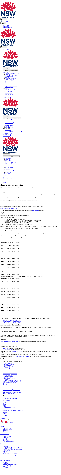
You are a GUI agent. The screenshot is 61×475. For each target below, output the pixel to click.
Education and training (9, 76)
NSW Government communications (9, 468)
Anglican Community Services (8, 363)
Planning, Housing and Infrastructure (10, 453)
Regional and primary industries (11, 86)
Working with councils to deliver (9, 407)
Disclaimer (5, 439)
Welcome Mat (5, 348)
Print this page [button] (12, 410)
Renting (4, 406)
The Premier (5, 462)
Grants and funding (9, 80)
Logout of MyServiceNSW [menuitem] (8, 27)
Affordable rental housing (5, 400)
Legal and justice (8, 83)
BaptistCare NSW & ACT (8, 366)
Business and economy (9, 122)
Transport (4, 456)
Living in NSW (6, 72)
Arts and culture (8, 160)
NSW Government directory (8, 441)
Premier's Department (7, 454)
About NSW (7, 159)
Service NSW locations (7, 429)
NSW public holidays (9, 163)
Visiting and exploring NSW (10, 162)
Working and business (8, 119)
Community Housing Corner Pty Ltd (10, 374)
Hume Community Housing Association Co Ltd (12, 380)
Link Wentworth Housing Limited (9, 382)
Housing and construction (10, 82)
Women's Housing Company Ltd (9, 393)
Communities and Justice (7, 448)
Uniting (4, 391)
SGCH (4, 386)
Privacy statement (6, 440)
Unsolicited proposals (7, 469)
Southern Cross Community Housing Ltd (10, 387)
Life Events (7, 84)
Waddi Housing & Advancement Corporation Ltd (12, 392)
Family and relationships (9, 79)
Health (4, 452)
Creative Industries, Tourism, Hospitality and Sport (12, 449)
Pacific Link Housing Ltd (7, 385)
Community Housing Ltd (7, 375)
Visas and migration (9, 87)
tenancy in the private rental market (22, 356)
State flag (4, 431)
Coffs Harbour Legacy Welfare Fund (10, 373)
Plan (4, 403)
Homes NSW (10, 422)
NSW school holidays (9, 164)
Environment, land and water (10, 78)
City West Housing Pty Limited (9, 371)
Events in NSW (8, 161)
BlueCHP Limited (6, 367)
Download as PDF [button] (4, 410)
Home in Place (5, 379)
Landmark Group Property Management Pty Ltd (12, 381)
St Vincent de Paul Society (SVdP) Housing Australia (13, 389)
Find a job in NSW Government (9, 466)
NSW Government (5, 460)
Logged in (4, 23)
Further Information (35, 210)
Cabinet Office (5, 446)
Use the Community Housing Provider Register (9, 341)
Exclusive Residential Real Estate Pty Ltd (10, 378)
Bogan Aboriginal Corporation (8, 368)
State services (5, 430)
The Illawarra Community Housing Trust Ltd (11, 390)
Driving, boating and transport (11, 75)
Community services (9, 74)
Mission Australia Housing (8, 383)
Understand (5, 402)
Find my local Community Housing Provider (8, 208)
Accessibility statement (7, 437)
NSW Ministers (6, 463)
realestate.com (5, 349)
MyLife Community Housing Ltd (9, 384)
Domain (10, 349)
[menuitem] (6, 25)
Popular (2, 426)
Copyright (5, 438)
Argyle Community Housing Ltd (9, 364)
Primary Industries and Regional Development (11, 455)
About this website (4, 434)
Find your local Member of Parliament (10, 464)
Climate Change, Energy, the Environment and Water (13, 447)
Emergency (7, 77)
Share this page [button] (19, 410)
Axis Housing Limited (7, 365)
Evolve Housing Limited (7, 377)
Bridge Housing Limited (7, 369)
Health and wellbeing (9, 81)
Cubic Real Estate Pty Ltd (8, 376)
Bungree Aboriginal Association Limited (10, 370)
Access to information (7, 436)
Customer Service (6, 450)
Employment (7, 124)
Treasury (4, 457)
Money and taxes (8, 126)
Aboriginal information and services (12, 73)
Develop (4, 404)
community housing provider (17, 351)
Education (5, 451)
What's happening (7, 158)
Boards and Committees (7, 465)
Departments (3, 444)
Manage (4, 405)
